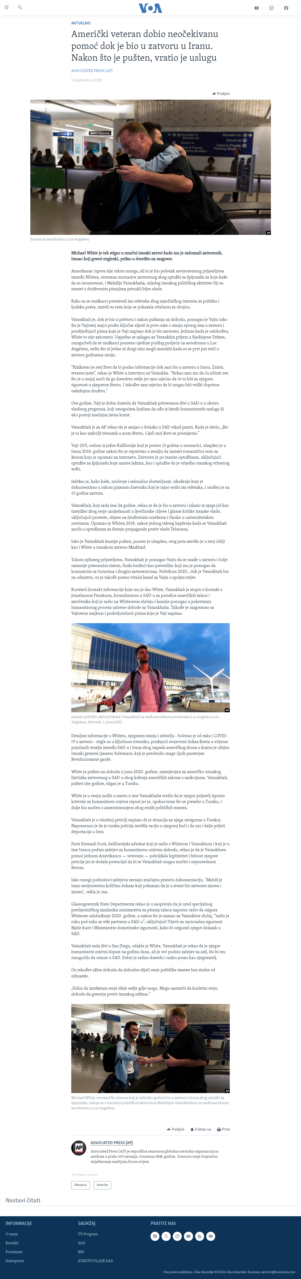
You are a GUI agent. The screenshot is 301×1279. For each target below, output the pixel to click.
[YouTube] (256, 8)
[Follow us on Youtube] (188, 1236)
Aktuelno (81, 23)
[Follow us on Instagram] (177, 1236)
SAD (81, 1243)
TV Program (88, 1234)
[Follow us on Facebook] (154, 1236)
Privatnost (14, 1252)
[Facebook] (286, 8)
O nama (12, 1234)
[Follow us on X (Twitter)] (166, 1236)
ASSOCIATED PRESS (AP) (92, 71)
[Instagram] (271, 8)
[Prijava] (210, 1236)
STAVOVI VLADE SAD (95, 1261)
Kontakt (12, 1243)
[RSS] (199, 1236)
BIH (81, 1252)
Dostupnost (15, 1261)
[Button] (221, 94)
